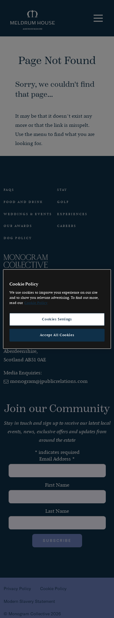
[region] (57, 309)
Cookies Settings (57, 319)
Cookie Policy (35, 303)
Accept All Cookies (57, 335)
